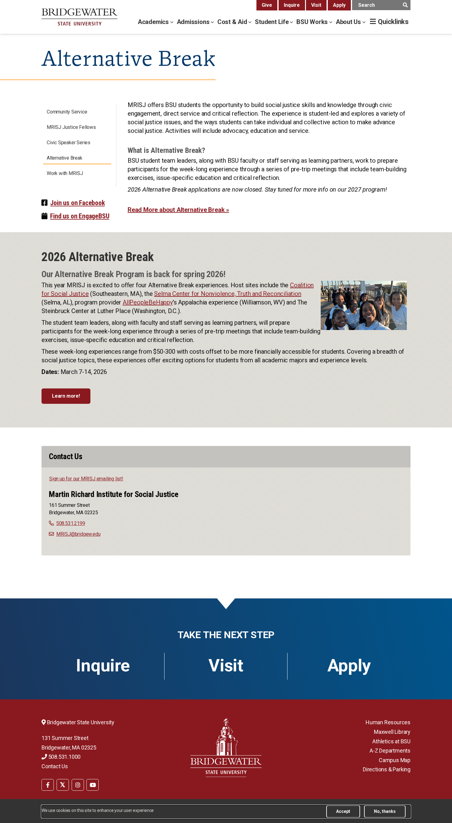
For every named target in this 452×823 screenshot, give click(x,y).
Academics (154, 22)
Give (267, 5)
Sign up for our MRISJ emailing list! (86, 479)
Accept (343, 811)
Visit (316, 5)
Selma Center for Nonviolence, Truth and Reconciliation (227, 293)
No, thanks (385, 811)
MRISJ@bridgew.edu (78, 534)
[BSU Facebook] (48, 785)
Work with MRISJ (65, 173)
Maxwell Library (392, 732)
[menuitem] (48, 784)
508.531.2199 (70, 523)
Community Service (67, 112)
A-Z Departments (390, 750)
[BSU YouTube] (92, 785)
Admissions (194, 22)
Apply (339, 5)
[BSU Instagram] (78, 785)
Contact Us (55, 766)
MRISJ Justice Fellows (71, 127)
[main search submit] (405, 5)
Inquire (292, 5)
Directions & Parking (386, 769)
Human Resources (388, 722)
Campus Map (394, 760)
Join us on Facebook (77, 203)
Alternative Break (64, 158)
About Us (349, 22)
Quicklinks (393, 22)
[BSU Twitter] (63, 785)
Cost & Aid (233, 22)
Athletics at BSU (391, 741)
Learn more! (66, 396)
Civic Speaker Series (68, 142)
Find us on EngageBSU (79, 216)
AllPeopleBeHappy (148, 302)
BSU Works (312, 22)
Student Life (272, 22)
